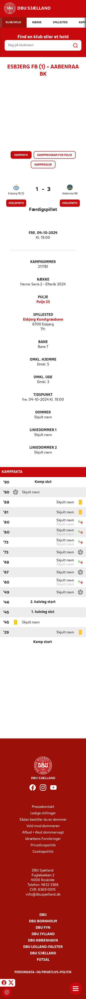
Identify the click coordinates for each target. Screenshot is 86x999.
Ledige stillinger (43, 813)
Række (43, 279)
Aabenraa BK (70, 193)
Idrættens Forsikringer (43, 839)
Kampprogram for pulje (54, 155)
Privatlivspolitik (43, 845)
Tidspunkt (43, 395)
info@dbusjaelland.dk (43, 894)
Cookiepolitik (43, 852)
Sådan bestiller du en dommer (43, 819)
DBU (43, 915)
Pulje (43, 297)
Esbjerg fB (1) (16, 193)
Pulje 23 (43, 302)
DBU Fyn (43, 928)
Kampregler (43, 164)
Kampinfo (21, 155)
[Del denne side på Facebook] (4, 983)
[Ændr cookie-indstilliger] (7, 992)
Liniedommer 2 (43, 447)
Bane (43, 342)
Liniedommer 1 (43, 430)
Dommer (43, 412)
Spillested (43, 315)
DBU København (43, 940)
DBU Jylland (43, 934)
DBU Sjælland (43, 953)
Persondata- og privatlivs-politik (43, 972)
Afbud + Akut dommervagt (43, 832)
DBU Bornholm (43, 921)
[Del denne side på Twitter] (11, 983)
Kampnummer (43, 262)
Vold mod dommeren (43, 826)
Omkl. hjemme (43, 359)
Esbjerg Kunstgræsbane (43, 319)
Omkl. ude (43, 377)
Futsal (43, 960)
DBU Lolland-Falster (43, 947)
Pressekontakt (43, 807)
